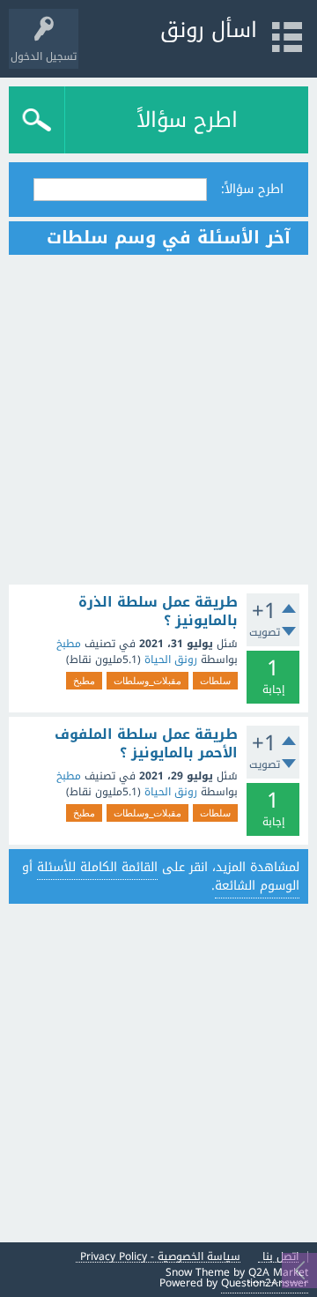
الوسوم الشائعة (257, 886)
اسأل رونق (208, 30)
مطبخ (68, 643)
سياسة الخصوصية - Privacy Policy (160, 1257)
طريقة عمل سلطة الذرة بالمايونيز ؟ (158, 611)
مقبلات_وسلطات (147, 680)
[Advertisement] (158, 419)
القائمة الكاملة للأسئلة (97, 867)
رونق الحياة (170, 659)
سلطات (215, 680)
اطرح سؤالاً (187, 120)
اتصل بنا (280, 1257)
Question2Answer (264, 1283)
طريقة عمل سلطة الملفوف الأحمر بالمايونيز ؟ (146, 743)
